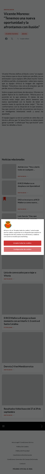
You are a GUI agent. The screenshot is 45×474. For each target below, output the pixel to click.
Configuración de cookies (23, 249)
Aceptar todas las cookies (22, 243)
